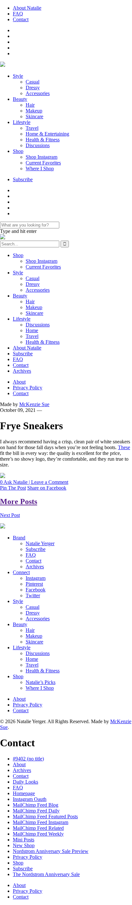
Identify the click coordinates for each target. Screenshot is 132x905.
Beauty (20, 99)
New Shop (24, 845)
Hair (30, 105)
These (124, 447)
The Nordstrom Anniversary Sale (46, 874)
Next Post (10, 515)
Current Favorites (43, 162)
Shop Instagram (41, 157)
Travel (32, 128)
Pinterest (34, 584)
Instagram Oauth (29, 799)
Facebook (35, 589)
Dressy (33, 87)
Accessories (38, 93)
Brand (19, 537)
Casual (32, 81)
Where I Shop (40, 168)
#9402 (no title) (28, 758)
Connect (21, 572)
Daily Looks (25, 782)
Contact (21, 19)
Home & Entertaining (47, 134)
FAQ (18, 13)
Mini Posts (23, 839)
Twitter (33, 595)
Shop (18, 151)
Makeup (34, 110)
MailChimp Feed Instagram (40, 822)
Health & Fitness (43, 139)
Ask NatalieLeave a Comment (34, 482)
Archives (22, 371)
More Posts (18, 501)
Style (18, 76)
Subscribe (23, 179)
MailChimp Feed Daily (36, 810)
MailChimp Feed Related (38, 828)
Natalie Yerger (40, 543)
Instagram (35, 578)
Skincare (34, 116)
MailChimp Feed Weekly (38, 834)
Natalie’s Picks (40, 682)
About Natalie (27, 8)
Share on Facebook (46, 488)
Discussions (38, 145)
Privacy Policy (27, 387)
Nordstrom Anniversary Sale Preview (50, 851)
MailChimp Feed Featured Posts (45, 816)
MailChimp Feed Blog (35, 805)
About (19, 382)
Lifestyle (21, 122)
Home (32, 330)
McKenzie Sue (34, 404)
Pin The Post (13, 488)
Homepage (24, 793)
